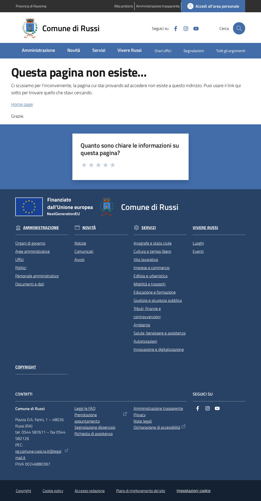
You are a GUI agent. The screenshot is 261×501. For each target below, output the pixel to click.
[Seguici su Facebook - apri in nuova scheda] (173, 28)
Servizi (148, 228)
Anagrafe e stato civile (153, 243)
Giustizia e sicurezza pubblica (158, 300)
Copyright (25, 367)
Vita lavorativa (146, 259)
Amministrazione (41, 228)
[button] (239, 28)
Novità (89, 228)
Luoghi (198, 243)
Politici (20, 268)
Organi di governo (30, 243)
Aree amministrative (32, 251)
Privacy (140, 415)
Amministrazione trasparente (158, 408)
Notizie (80, 243)
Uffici (19, 259)
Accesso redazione (90, 491)
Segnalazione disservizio (94, 427)
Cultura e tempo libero (152, 251)
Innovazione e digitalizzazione (159, 349)
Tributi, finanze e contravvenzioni (147, 312)
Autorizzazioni (145, 341)
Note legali (143, 421)
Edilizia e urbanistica (150, 276)
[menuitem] (38, 50)
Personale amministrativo (37, 276)
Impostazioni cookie (194, 490)
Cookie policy (53, 491)
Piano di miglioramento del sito (140, 491)
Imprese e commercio (151, 268)
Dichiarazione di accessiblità (157, 427)
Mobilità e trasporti (149, 284)
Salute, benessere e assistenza (160, 333)
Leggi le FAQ (85, 408)
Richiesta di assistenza (93, 434)
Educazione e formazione (155, 292)
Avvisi (79, 259)
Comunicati (83, 251)
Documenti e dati (29, 284)
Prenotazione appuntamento (87, 418)
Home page (22, 104)
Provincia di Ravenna (31, 6)
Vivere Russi (205, 228)
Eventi (198, 251)
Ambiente (142, 325)
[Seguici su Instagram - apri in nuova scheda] (184, 28)
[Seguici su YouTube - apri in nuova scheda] (194, 28)
